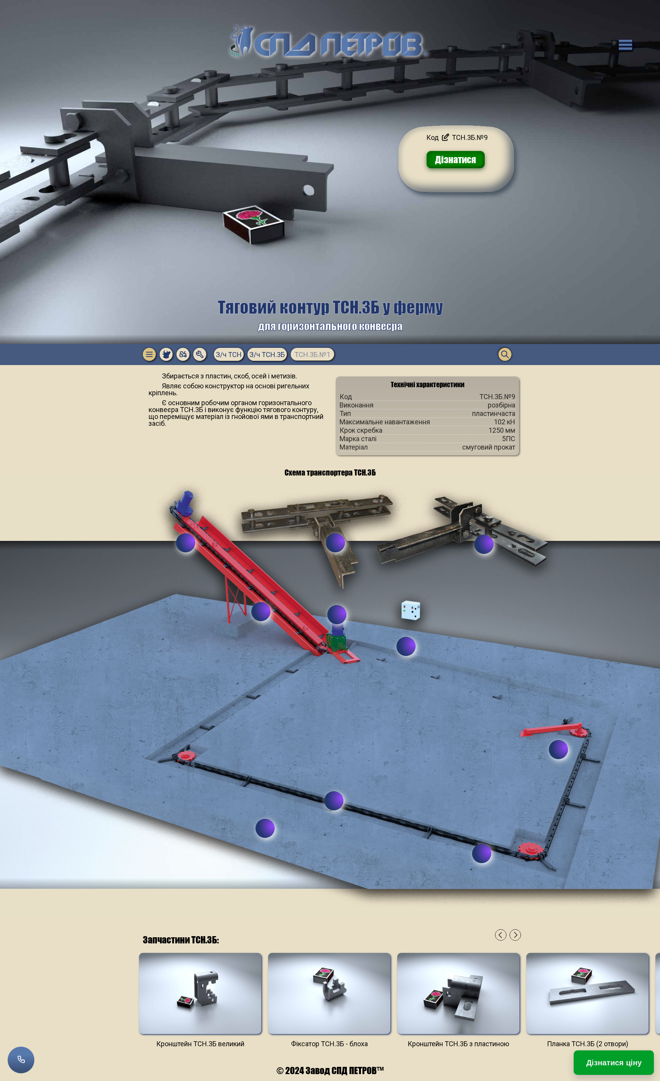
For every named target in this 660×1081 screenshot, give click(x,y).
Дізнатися (455, 159)
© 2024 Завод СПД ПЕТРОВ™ (330, 1070)
